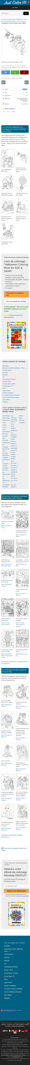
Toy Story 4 (14, 467)
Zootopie (21, 420)
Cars (4, 422)
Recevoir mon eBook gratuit (16, 891)
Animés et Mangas (8, 393)
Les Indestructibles (6, 474)
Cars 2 (4, 425)
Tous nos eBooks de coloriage (16, 301)
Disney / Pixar (7, 381)
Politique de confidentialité (22, 896)
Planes (13, 439)
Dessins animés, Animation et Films (16, 19)
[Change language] (28, 2)
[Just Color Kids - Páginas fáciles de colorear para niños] (13, 1030)
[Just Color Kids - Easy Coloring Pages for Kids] (5, 1030)
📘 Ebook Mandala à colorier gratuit (11, 1010)
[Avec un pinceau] (7, 758)
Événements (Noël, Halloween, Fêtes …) (15, 368)
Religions (5, 402)
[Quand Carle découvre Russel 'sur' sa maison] (7, 214)
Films (4, 388)
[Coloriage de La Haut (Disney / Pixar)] (7, 239)
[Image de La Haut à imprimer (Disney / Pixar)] (7, 191)
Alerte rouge (6, 418)
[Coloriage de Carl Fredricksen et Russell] (22, 214)
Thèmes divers (7, 370)
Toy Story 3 (14, 465)
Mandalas (5, 365)
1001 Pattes (6, 416)
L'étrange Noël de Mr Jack (6, 449)
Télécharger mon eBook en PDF (15, 294)
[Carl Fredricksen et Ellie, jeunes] (7, 167)
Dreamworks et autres (9, 384)
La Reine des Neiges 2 (6, 459)
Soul (12, 461)
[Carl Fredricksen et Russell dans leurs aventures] (22, 165)
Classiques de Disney (9, 379)
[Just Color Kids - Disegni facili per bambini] (19, 1030)
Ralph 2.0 (14, 446)
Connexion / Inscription (25, 2)
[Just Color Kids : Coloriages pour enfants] (15, 2)
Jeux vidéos (6, 399)
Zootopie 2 (22, 422)
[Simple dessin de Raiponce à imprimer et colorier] (22, 760)
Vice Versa (14, 478)
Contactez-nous (11, 1024)
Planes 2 (13, 441)
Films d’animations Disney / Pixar (10, 21)
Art (3, 377)
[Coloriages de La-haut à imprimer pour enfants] (2, 848)
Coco (4, 429)
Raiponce (14, 443)
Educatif (5, 375)
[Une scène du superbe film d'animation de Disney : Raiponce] (22, 789)
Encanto (5, 436)
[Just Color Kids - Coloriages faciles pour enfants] (9, 1030)
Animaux (5, 372)
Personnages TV (8, 386)
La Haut (25, 89)
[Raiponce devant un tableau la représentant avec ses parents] (22, 819)
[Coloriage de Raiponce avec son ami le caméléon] (7, 820)
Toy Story (13, 463)
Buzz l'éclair (6, 420)
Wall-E (21, 416)
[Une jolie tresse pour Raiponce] (22, 699)
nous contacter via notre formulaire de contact (13, 1055)
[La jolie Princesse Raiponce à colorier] (7, 728)
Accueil (3, 19)
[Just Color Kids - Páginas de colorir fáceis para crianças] (16, 1030)
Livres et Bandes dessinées (11, 397)
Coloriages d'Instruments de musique (20, 624)
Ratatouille (14, 448)
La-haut (23, 21)
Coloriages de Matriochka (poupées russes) (6, 655)
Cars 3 (4, 427)
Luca (12, 424)
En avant (5, 434)
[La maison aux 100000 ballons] (22, 191)
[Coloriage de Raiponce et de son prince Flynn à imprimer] (7, 790)
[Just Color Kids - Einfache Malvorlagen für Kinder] (23, 1030)
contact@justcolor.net (17, 1056)
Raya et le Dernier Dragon (14, 452)
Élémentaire (6, 431)
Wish (20, 418)
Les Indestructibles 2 (6, 480)
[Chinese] (26, 1030)
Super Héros (6, 390)
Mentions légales (20, 1024)
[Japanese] (15, 1032)
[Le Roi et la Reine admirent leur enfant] (7, 698)
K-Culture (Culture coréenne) (11, 395)
